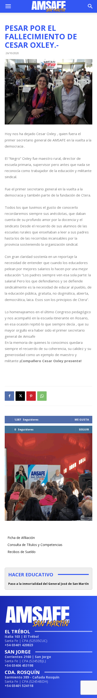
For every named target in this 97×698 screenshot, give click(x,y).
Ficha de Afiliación (21, 537)
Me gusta (82, 419)
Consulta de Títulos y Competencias (35, 544)
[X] (20, 396)
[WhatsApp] (42, 396)
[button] (8, 6)
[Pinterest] (31, 396)
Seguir (84, 429)
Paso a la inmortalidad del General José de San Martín (48, 584)
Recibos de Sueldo (22, 552)
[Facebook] (9, 396)
